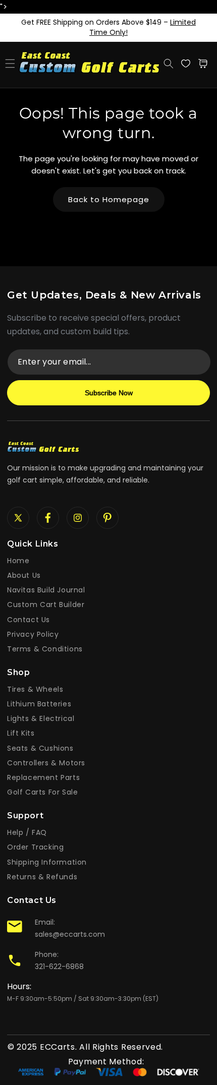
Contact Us (28, 620)
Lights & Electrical (40, 718)
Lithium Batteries (39, 704)
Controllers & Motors (46, 763)
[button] (10, 63)
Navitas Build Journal (46, 590)
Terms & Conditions (45, 649)
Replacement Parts (43, 777)
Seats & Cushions (40, 748)
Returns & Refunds (42, 877)
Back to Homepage (108, 199)
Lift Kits (20, 733)
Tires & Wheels (35, 689)
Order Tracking (35, 847)
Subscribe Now (109, 393)
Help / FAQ (27, 832)
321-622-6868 (59, 966)
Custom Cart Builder (45, 604)
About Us (24, 575)
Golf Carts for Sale (42, 792)
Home (18, 561)
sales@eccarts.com (70, 934)
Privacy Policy (33, 634)
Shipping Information (47, 862)
